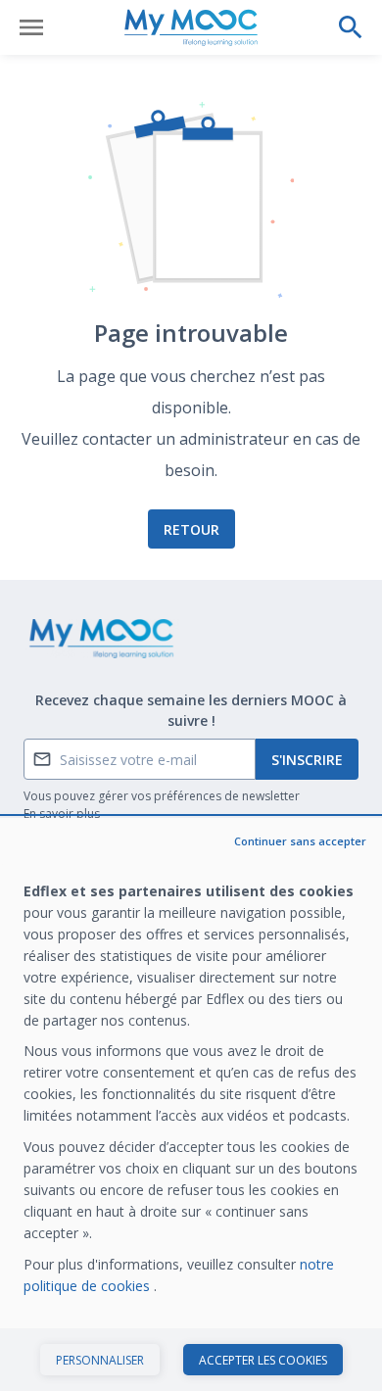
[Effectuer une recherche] (350, 27)
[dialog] (191, 1104)
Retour (191, 529)
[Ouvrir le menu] (31, 27)
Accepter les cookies (263, 1360)
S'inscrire (307, 759)
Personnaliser (100, 1360)
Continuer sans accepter (300, 841)
